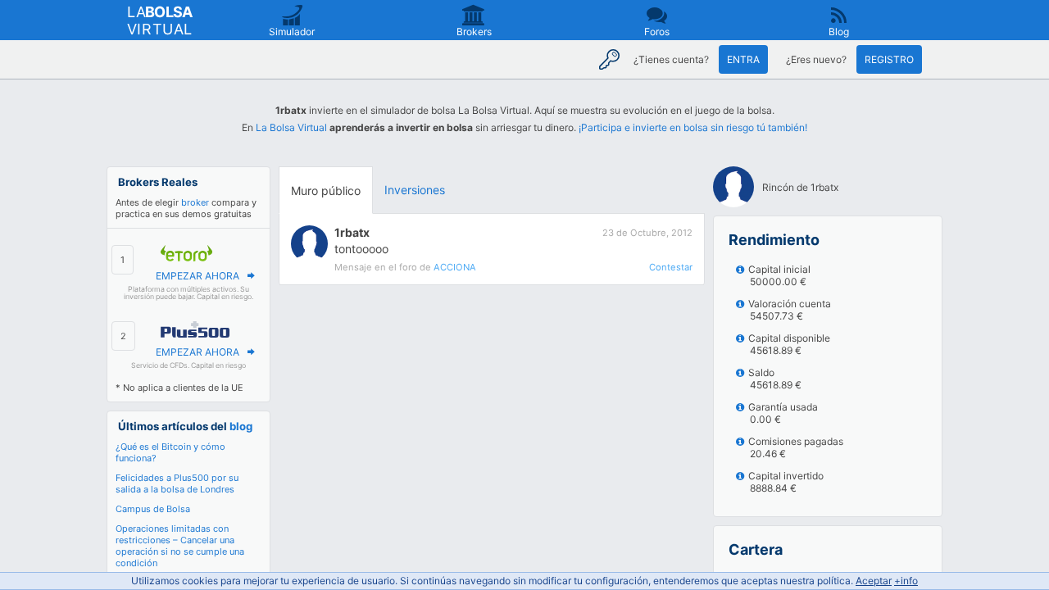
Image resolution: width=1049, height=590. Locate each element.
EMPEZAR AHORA (197, 276)
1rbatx (352, 232)
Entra (743, 59)
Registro (889, 59)
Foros (657, 31)
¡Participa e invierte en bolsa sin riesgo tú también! (693, 127)
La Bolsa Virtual (291, 127)
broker (195, 202)
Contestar (671, 267)
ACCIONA (455, 267)
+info (906, 580)
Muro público (326, 190)
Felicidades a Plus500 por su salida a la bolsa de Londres (177, 483)
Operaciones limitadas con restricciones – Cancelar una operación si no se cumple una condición (180, 546)
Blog (839, 31)
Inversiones (414, 190)
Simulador (292, 31)
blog (240, 426)
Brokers (474, 31)
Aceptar (874, 580)
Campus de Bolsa (153, 509)
